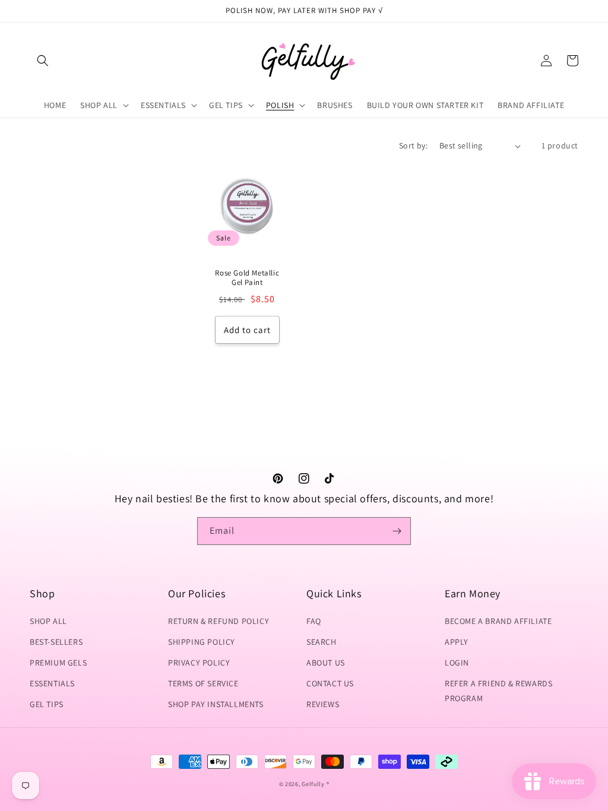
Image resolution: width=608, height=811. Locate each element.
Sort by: (413, 145)
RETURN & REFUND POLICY (218, 621)
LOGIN (457, 662)
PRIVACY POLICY (199, 662)
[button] (43, 60)
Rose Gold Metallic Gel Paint (247, 278)
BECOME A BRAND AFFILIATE (498, 621)
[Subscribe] (397, 531)
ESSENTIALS (52, 683)
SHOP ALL (48, 621)
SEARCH (321, 641)
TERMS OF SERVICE (203, 683)
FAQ (313, 621)
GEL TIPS (47, 704)
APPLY (456, 641)
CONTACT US (330, 683)
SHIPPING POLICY (201, 641)
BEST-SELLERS (56, 641)
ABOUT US (325, 662)
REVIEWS (322, 704)
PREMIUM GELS (58, 662)
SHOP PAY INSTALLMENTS (216, 704)
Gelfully (313, 784)
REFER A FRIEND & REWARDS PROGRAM (498, 691)
